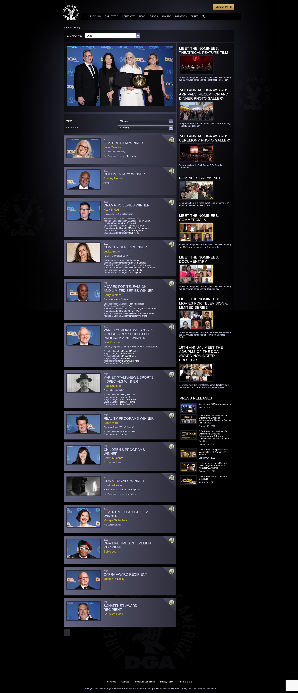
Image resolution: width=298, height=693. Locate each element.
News (142, 16)
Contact (125, 682)
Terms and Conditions (144, 682)
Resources (111, 682)
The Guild (95, 16)
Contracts (128, 16)
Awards (166, 16)
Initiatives (181, 16)
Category (125, 128)
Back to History (73, 27)
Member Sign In (224, 7)
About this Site (185, 682)
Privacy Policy (166, 682)
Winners (124, 121)
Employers (111, 16)
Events (154, 16)
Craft (194, 16)
